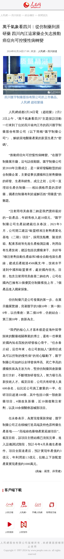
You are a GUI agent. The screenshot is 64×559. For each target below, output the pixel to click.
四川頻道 (16, 15)
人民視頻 (9, 532)
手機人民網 (37, 512)
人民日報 (9, 512)
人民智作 (23, 532)
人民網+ (23, 512)
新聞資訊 (43, 15)
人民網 (4, 15)
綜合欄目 (29, 15)
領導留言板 (51, 512)
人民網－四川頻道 (47, 51)
